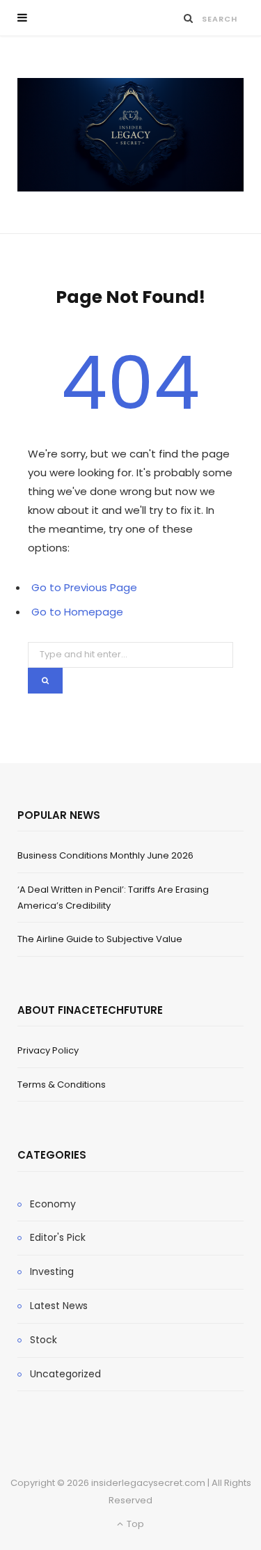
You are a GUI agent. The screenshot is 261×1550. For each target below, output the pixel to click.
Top (134, 1524)
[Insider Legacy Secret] (130, 134)
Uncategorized (65, 1374)
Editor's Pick (58, 1237)
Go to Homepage (77, 611)
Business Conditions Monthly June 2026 (105, 855)
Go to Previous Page (84, 587)
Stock (43, 1340)
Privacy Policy (48, 1050)
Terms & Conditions (61, 1084)
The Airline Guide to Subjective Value (99, 939)
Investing (52, 1271)
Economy (53, 1204)
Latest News (59, 1306)
